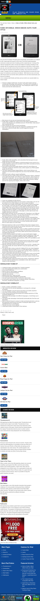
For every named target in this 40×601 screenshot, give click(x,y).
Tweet (3, 315)
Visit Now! (4, 359)
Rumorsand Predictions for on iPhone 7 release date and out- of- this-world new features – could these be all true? (29, 573)
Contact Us (6, 556)
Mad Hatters (6, 573)
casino (24, 552)
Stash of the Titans (7, 570)
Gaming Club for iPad (27, 556)
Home (9, 23)
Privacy (37, 594)
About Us (5, 552)
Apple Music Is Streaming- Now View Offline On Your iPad (28, 584)
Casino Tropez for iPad (28, 559)
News (13, 23)
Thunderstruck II (7, 566)
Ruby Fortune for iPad (27, 554)
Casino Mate (25, 550)
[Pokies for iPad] (5, 13)
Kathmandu (6, 575)
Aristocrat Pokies (7, 554)
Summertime (6, 568)
